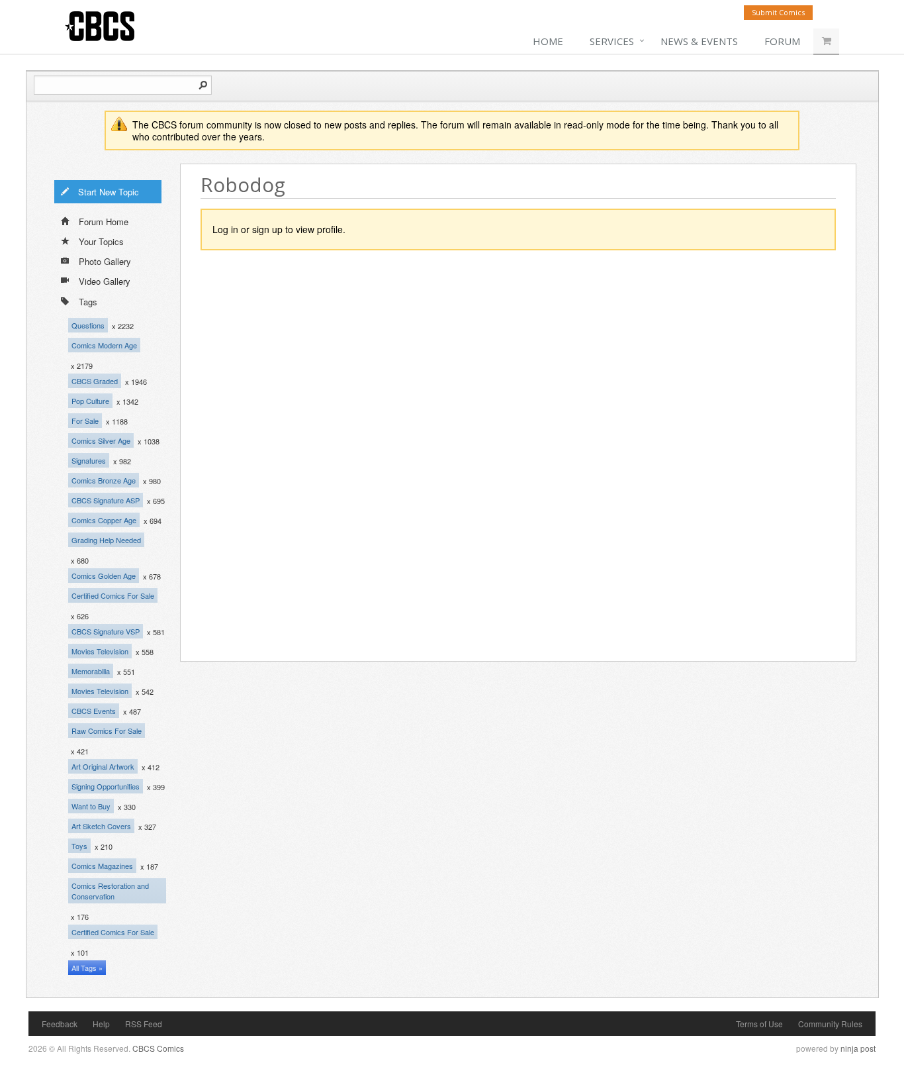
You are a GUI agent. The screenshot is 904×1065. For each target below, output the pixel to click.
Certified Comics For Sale (112, 595)
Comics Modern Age (104, 345)
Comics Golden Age (103, 575)
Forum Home (103, 221)
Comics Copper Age (103, 520)
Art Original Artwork (102, 766)
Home (548, 41)
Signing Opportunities (105, 786)
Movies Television (99, 651)
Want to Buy (91, 806)
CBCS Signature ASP (105, 500)
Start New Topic (108, 191)
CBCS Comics (158, 1048)
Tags (88, 301)
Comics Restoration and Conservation (110, 890)
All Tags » (87, 967)
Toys (79, 845)
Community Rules (830, 1023)
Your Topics (101, 241)
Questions (88, 325)
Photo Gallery (105, 261)
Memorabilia (90, 671)
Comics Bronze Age (103, 480)
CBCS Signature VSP (105, 631)
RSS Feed (143, 1023)
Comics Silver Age (100, 440)
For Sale (85, 420)
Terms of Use (759, 1023)
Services (612, 41)
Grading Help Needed (106, 539)
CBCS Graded (94, 381)
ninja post (858, 1048)
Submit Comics (778, 12)
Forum (782, 41)
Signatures (88, 460)
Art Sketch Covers (101, 826)
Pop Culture (90, 400)
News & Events (699, 41)
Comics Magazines (102, 865)
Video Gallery (104, 281)
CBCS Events (93, 710)
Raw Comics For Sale (106, 730)
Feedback (59, 1023)
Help (101, 1023)
